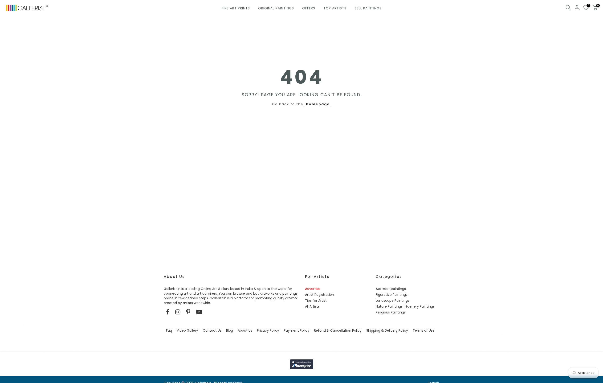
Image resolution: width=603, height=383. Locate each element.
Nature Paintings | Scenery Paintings (405, 306)
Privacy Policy (268, 330)
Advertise (312, 288)
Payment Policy (296, 330)
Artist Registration (319, 294)
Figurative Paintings (391, 294)
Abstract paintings (391, 288)
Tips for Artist (316, 300)
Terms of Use (424, 330)
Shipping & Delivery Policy (387, 330)
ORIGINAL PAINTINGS (276, 8)
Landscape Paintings (392, 300)
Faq (169, 330)
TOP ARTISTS (334, 8)
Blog (229, 330)
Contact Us (212, 330)
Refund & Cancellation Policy (338, 330)
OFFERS (308, 8)
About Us (245, 330)
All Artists (312, 306)
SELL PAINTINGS (368, 8)
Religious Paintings (391, 312)
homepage (318, 104)
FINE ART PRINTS (236, 8)
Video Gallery (187, 330)
